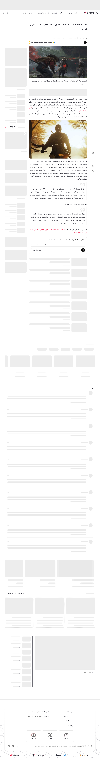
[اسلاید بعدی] (2, 144)
